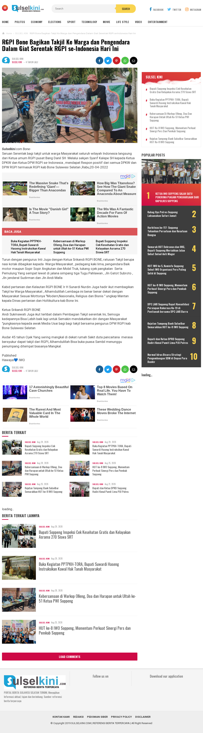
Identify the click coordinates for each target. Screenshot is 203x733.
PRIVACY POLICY (121, 716)
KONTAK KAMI (61, 716)
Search (126, 9)
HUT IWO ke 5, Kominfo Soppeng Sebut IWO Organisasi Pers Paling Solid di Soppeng (166, 269)
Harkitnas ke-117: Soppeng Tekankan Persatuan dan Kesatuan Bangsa (167, 231)
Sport (71, 22)
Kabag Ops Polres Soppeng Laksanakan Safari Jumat (162, 213)
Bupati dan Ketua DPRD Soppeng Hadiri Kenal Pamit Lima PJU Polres (110, 489)
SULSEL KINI (17, 62)
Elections (54, 22)
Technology (89, 22)
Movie (106, 22)
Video (138, 22)
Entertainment (158, 22)
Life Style (122, 22)
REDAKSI (78, 716)
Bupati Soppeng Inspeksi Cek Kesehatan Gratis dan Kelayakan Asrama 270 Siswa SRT (41, 449)
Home (5, 22)
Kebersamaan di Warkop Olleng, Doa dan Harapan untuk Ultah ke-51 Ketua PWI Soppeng (44, 470)
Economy (36, 22)
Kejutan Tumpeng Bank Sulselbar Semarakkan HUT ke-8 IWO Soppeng (43, 489)
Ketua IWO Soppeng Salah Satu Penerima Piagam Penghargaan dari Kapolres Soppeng (177, 197)
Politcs (20, 22)
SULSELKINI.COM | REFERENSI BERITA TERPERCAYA (100, 723)
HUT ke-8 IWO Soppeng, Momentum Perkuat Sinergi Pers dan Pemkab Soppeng (110, 470)
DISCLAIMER (142, 716)
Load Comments (69, 656)
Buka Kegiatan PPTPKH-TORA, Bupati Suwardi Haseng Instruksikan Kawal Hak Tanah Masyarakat (111, 449)
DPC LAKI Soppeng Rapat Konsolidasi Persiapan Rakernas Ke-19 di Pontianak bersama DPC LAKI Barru (168, 307)
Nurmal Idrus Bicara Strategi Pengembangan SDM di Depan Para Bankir (167, 358)
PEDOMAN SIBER (97, 716)
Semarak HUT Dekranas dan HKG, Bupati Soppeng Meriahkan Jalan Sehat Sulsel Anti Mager (166, 250)
